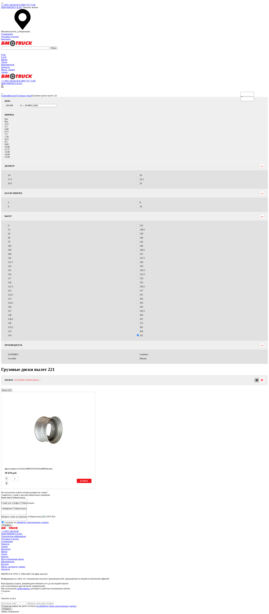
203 (141, 331)
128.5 (10, 319)
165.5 (142, 311)
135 (141, 225)
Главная (5, 95)
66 (9, 238)
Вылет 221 (6, 390)
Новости (5, 544)
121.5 (10, 286)
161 (141, 294)
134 (9, 335)
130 (9, 323)
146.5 (142, 250)
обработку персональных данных (33, 522)
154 (141, 278)
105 (9, 250)
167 (141, 319)
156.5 (142, 286)
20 (141, 175)
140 (141, 238)
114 (9, 266)
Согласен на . (26, 522)
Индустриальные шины (12, 559)
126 (9, 307)
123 (9, 299)
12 (9, 229)
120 (9, 282)
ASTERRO (13, 354)
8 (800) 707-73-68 (27, 5)
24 (141, 183)
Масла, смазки (8, 69)
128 (9, 315)
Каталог (12, 95)
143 (141, 242)
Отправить (6, 525)
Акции (4, 72)
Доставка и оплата (10, 36)
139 (141, 233)
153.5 (142, 274)
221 (141, 335)
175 (141, 323)
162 (141, 299)
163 (141, 303)
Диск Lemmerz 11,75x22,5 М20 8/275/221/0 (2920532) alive (29, 469)
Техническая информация (13, 536)
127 (9, 311)
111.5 (10, 262)
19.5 (10, 183)
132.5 (10, 327)
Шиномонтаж (7, 64)
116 (9, 274)
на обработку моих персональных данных (56, 606)
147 (141, 254)
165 (141, 307)
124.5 (10, 303)
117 (9, 278)
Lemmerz (144, 354)
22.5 (142, 179)
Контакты (6, 39)
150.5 (142, 270)
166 (141, 315)
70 (9, 242)
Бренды (4, 556)
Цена (7, 101)
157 (141, 290)
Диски (4, 62)
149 (141, 262)
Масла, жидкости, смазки (13, 566)
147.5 (142, 258)
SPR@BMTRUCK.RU (11, 7)
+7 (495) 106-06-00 (10, 5)
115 (9, 270)
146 (141, 246)
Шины (4, 59)
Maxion (143, 358)
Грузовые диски (24, 95)
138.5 (142, 229)
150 (141, 266)
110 (9, 258)
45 (9, 233)
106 (9, 254)
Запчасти (5, 67)
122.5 (10, 294)
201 (141, 327)
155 (141, 282)
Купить (84, 481)
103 (9, 246)
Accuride (12, 358)
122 (9, 290)
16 (9, 175)
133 (9, 331)
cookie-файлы (23, 588)
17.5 (10, 179)
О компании (7, 34)
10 (141, 206)
